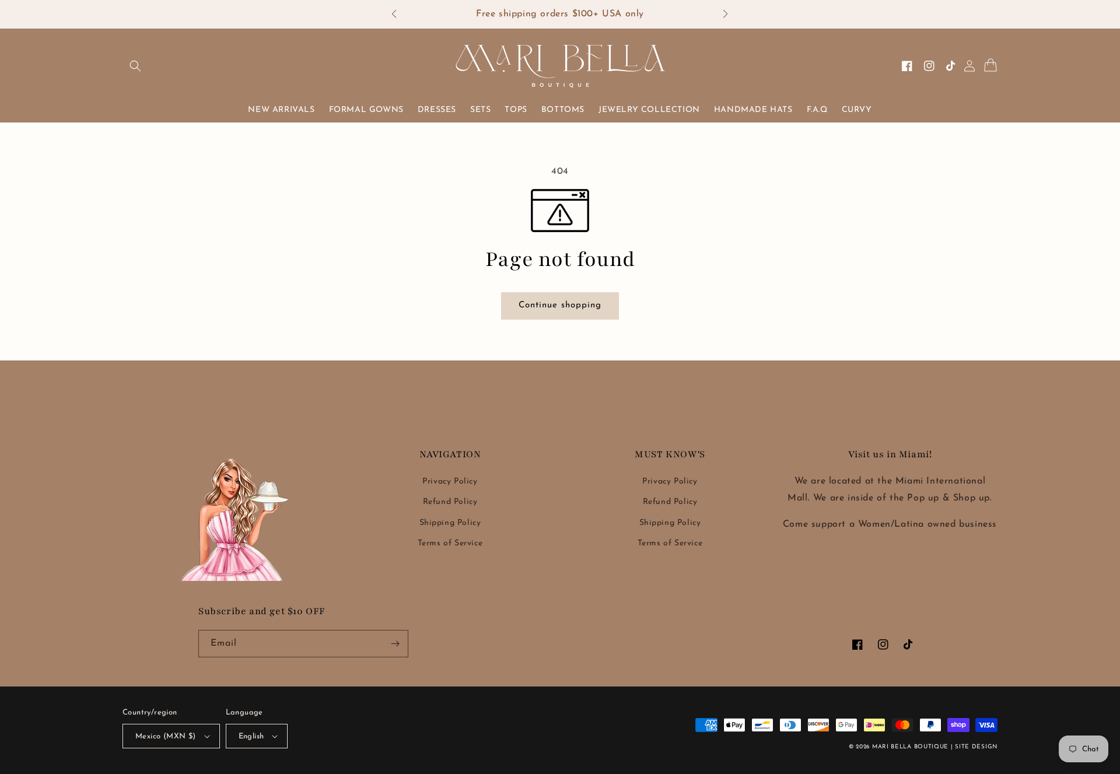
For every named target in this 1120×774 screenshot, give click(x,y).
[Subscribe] (395, 643)
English (251, 736)
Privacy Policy (449, 481)
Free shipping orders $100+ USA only (560, 14)
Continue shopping (564, 305)
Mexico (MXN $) (165, 736)
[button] (400, 14)
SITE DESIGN (976, 747)
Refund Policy (450, 502)
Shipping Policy (450, 523)
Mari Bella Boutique (910, 747)
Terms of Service (450, 543)
